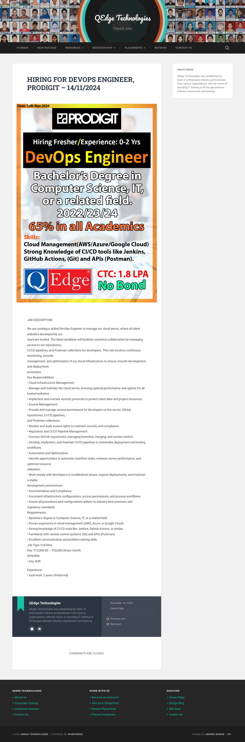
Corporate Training (26, 703)
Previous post (118, 618)
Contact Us (184, 47)
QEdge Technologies (122, 18)
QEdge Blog (176, 703)
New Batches (47, 47)
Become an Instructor (105, 697)
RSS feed (174, 708)
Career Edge (117, 608)
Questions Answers (27, 708)
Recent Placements (104, 708)
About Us (20, 697)
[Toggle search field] (227, 48)
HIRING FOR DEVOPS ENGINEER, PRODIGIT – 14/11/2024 (80, 83)
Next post (115, 624)
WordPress (75, 734)
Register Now (102, 47)
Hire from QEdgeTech (105, 703)
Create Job (176, 714)
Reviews (161, 47)
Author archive (32, 629)
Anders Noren (214, 734)
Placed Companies (104, 714)
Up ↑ (230, 734)
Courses (22, 47)
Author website (39, 629)
